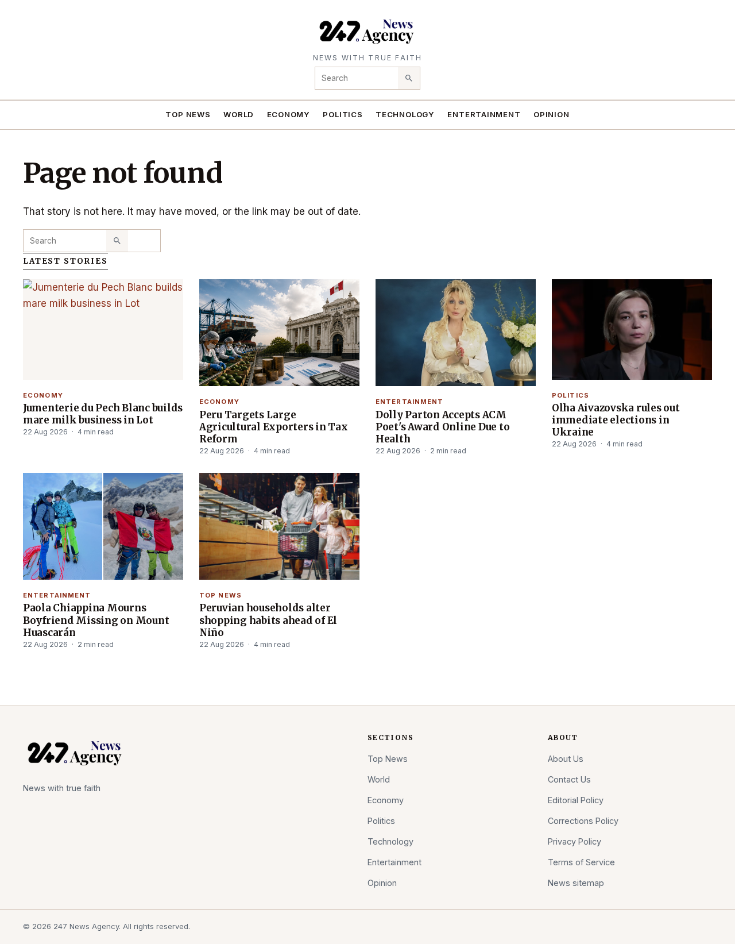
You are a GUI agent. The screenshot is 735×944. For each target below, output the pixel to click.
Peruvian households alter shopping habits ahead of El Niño (268, 620)
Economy (289, 114)
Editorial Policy (576, 800)
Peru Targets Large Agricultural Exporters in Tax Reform (273, 427)
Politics (342, 114)
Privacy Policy (574, 841)
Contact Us (569, 779)
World (238, 114)
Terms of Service (581, 862)
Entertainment (483, 114)
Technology (405, 114)
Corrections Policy (583, 821)
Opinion (551, 114)
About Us (565, 759)
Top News (187, 114)
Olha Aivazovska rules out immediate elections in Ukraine (616, 420)
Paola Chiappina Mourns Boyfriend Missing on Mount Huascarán (96, 620)
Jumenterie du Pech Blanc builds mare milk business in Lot (103, 414)
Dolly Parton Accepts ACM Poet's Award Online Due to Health (442, 427)
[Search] (409, 78)
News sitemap (576, 883)
